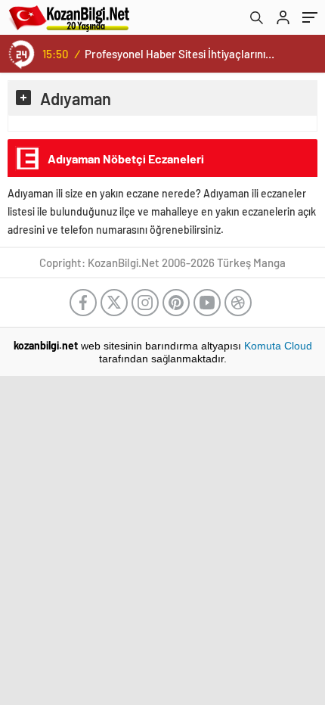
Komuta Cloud (278, 346)
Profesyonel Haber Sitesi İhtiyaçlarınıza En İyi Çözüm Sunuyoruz (181, 54)
